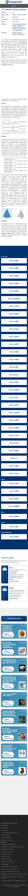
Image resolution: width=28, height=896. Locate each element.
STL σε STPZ (14, 413)
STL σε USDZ (14, 428)
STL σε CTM (14, 306)
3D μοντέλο (15, 17)
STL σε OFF (14, 367)
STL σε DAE (14, 314)
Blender (14, 32)
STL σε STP (14, 405)
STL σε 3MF (14, 268)
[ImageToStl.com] (14, 2)
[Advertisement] (14, 82)
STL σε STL (14, 397)
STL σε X (14, 458)
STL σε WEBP (14, 506)
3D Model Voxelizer (6, 854)
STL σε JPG (14, 491)
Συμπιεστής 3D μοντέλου (7, 851)
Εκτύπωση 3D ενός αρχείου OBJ (9, 866)
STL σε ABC (14, 276)
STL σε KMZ (14, 352)
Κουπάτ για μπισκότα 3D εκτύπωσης (10, 871)
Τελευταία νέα (4, 825)
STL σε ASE (14, 291)
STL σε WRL (14, 451)
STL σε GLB (14, 329)
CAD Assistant (21, 34)
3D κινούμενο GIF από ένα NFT (9, 869)
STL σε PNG (14, 499)
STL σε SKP (14, 382)
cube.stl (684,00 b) (13, 598)
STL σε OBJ (14, 359)
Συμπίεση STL (15, 28)
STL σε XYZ (14, 473)
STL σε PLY (14, 375)
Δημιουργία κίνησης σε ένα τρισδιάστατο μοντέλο (13, 880)
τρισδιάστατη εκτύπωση (7, 64)
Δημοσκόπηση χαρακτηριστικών (9, 832)
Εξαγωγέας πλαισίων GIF (7, 861)
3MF (20, 49)
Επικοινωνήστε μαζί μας (7, 840)
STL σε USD (14, 420)
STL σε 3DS (14, 261)
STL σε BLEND (14, 299)
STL (13, 12)
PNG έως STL (12, 576)
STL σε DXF (14, 537)
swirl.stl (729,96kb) (14, 581)
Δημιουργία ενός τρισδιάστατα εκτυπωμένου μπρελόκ (12, 877)
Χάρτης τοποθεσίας (6, 837)
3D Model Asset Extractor (7, 849)
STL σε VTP (14, 443)
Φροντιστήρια (4, 827)
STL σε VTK (14, 435)
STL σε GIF (14, 483)
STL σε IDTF (14, 344)
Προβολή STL (18, 30)
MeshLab (14, 34)
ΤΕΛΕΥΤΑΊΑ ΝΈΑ (14, 619)
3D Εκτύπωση (4, 830)
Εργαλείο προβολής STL (7, 233)
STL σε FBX (14, 321)
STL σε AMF (14, 283)
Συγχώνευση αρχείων (6, 859)
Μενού (14, 6)
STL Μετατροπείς (16, 24)
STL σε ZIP (14, 527)
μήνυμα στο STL (5, 856)
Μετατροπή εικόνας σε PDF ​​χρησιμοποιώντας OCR (14, 874)
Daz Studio (19, 32)
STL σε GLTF (14, 337)
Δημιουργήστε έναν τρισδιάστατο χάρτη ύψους (12, 846)
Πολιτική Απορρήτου (6, 835)
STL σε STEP (14, 390)
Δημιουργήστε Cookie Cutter (8, 844)
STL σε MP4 (14, 516)
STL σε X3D (14, 466)
